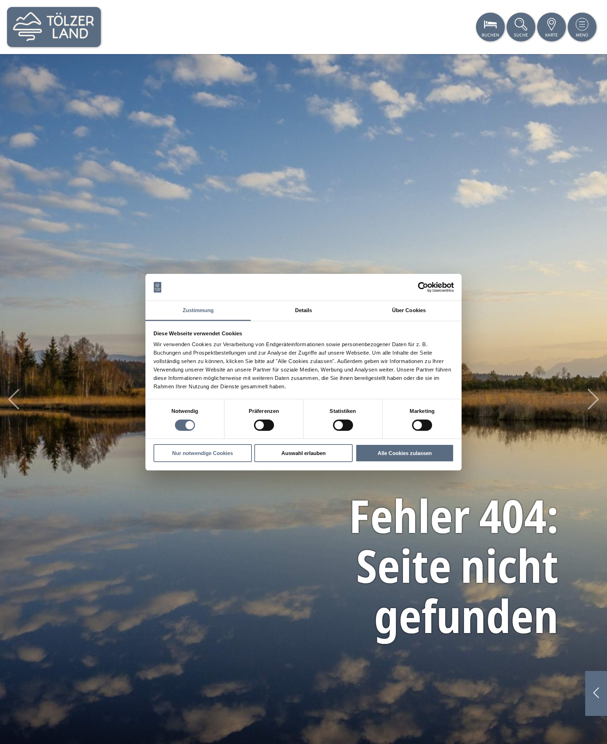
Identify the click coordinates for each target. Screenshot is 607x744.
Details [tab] (303, 310)
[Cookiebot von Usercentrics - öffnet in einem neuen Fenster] (423, 287)
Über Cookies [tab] (409, 310)
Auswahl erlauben (303, 453)
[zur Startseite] (54, 27)
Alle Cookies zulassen (405, 453)
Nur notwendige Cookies (202, 453)
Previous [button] (13, 399)
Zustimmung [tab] (198, 310)
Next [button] (593, 399)
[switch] (264, 425)
